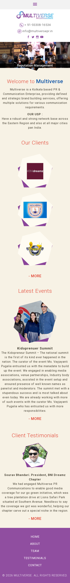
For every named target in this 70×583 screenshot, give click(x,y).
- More (35, 276)
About (35, 544)
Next (65, 56)
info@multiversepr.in (37, 31)
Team (35, 551)
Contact (35, 565)
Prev (5, 56)
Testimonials (35, 558)
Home (35, 536)
